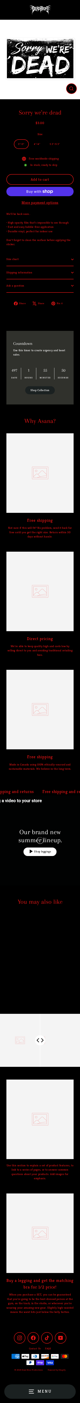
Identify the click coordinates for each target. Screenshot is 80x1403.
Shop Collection (40, 390)
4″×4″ (37, 144)
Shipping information (19, 272)
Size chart (12, 259)
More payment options (40, 202)
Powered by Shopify (56, 1370)
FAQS (48, 1348)
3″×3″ (21, 144)
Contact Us (35, 1348)
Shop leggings (42, 851)
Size (40, 134)
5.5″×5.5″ (55, 144)
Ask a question (15, 285)
